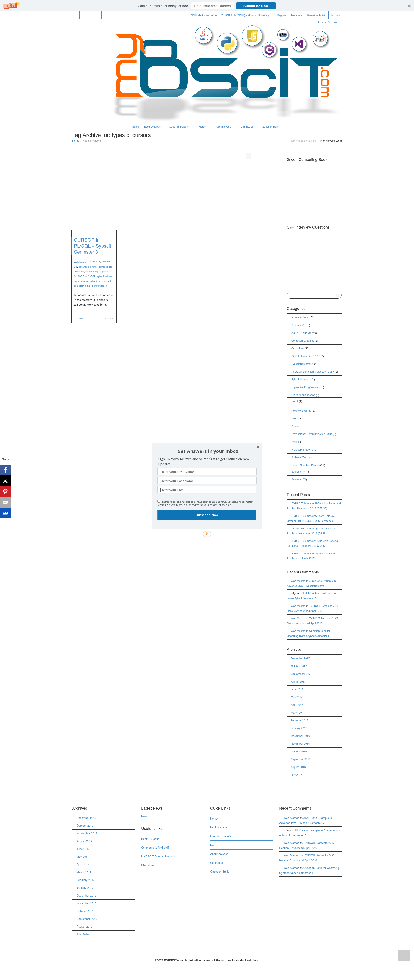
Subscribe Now (206, 515)
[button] (207, 451)
